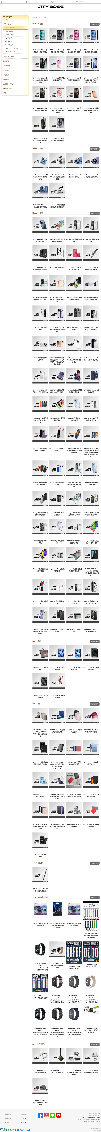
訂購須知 (24, 1118)
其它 (4, 93)
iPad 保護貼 (8, 38)
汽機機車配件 (7, 88)
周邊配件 (6, 70)
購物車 (82, 2)
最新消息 (8, 1118)
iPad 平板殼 (8, 41)
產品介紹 (24, 1114)
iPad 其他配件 (9, 45)
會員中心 (8, 1122)
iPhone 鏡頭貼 (9, 31)
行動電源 (6, 75)
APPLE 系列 (7, 24)
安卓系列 (6, 61)
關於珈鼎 (8, 1114)
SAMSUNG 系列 (8, 56)
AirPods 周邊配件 (10, 52)
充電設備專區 (7, 66)
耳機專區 (6, 79)
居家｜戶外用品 (8, 84)
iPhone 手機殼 (9, 34)
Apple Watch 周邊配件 (11, 48)
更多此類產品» (94, 24)
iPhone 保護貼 (9, 27)
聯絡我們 (24, 1122)
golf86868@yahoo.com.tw (93, 1117)
